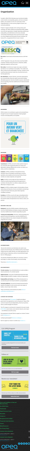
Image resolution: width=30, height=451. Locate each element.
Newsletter (2, 413)
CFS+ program (13, 299)
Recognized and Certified (6, 418)
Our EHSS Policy (4, 406)
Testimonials (3, 408)
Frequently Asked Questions (7, 421)
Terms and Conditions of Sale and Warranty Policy (8, 403)
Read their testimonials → (12, 262)
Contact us (2, 416)
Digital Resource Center (6, 411)
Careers (2, 423)
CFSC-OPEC (3, 309)
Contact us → (23, 320)
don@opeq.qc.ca (6, 315)
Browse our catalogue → (17, 317)
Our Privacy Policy (4, 428)
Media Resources (4, 426)
